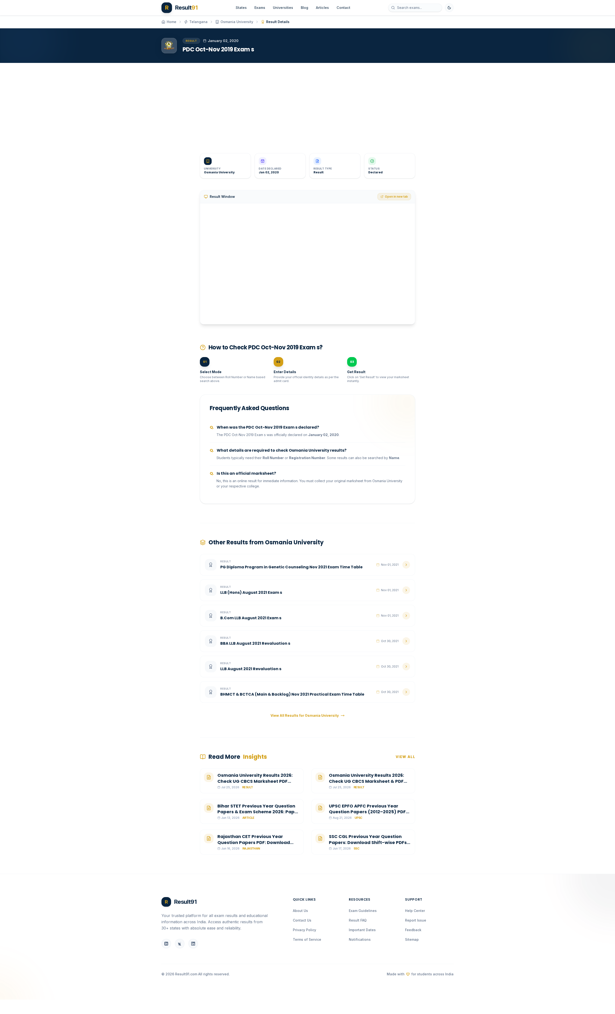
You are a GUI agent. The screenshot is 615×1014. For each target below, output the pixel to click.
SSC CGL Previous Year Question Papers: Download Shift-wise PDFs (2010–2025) (368, 842)
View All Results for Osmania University (305, 715)
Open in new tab (396, 196)
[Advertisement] (305, 104)
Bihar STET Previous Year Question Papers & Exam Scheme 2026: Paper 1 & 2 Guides (258, 812)
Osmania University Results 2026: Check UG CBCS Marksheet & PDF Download (366, 781)
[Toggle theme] (449, 7)
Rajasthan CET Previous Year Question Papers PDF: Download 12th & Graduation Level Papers (253, 842)
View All (405, 757)
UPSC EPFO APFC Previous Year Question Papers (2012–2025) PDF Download (367, 812)
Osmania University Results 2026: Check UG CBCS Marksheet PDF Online (255, 781)
